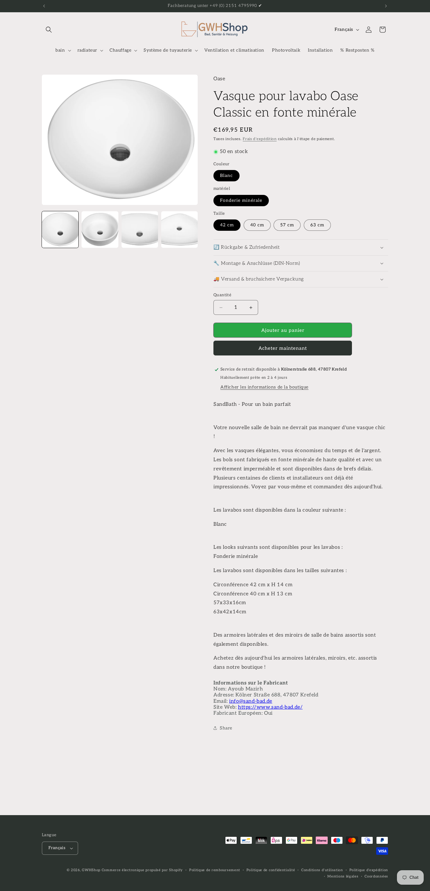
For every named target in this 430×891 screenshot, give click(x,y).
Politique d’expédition (368, 870)
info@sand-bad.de (250, 701)
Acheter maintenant (282, 348)
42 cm (227, 225)
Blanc (226, 175)
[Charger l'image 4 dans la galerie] (179, 229)
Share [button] (226, 728)
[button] (49, 30)
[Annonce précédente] (44, 6)
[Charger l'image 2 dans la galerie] (100, 229)
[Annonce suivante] (386, 6)
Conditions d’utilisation (322, 870)
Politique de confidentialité (270, 870)
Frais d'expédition (260, 139)
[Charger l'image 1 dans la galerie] (60, 229)
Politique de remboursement (214, 870)
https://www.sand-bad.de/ (270, 707)
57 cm (287, 225)
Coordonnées (376, 876)
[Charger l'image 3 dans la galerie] (140, 229)
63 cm (317, 225)
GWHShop (91, 870)
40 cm (257, 225)
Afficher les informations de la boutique (264, 387)
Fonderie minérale (241, 200)
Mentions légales (342, 876)
